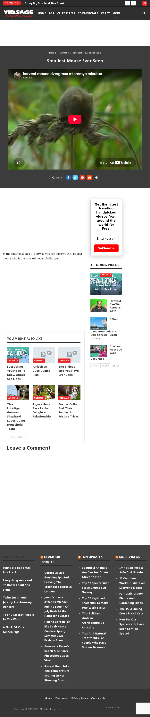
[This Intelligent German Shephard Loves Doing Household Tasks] (18, 392)
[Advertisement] (75, 32)
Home (42, 13)
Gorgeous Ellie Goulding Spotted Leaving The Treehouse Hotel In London (58, 582)
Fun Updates (92, 557)
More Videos (129, 557)
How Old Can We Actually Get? (115, 306)
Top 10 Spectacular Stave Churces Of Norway (95, 587)
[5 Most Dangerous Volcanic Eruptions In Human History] (98, 323)
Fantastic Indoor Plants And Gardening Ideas (131, 598)
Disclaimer (61, 698)
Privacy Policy (79, 698)
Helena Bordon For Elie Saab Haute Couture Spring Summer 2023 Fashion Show (57, 631)
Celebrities (66, 13)
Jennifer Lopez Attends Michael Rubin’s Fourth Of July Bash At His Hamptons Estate (56, 606)
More (116, 13)
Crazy (105, 13)
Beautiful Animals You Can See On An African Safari (95, 572)
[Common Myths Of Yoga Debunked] (98, 351)
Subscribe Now (106, 248)
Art (51, 13)
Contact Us (98, 698)
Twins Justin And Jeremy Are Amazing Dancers (17, 602)
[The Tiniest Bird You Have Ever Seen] (69, 355)
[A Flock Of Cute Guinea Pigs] (44, 355)
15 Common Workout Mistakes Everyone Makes (132, 583)
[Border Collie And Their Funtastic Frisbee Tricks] (69, 392)
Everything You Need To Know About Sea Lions (54, 3)
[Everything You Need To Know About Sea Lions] (18, 355)
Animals (13, 360)
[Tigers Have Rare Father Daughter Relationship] (44, 392)
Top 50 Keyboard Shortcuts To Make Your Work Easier (95, 602)
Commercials (88, 13)
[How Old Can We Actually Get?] (98, 305)
